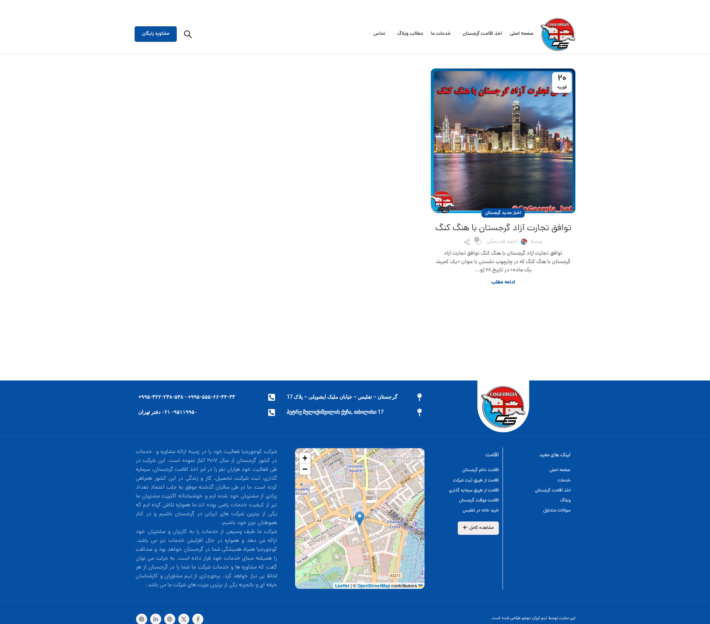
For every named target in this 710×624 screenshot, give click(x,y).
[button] (359, 518)
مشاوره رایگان (155, 34)
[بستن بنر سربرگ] (9, 7)
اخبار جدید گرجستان (503, 213)
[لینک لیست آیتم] (466, 470)
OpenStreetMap (373, 585)
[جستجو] (187, 34)
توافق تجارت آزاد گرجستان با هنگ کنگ (503, 228)
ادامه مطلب (503, 282)
